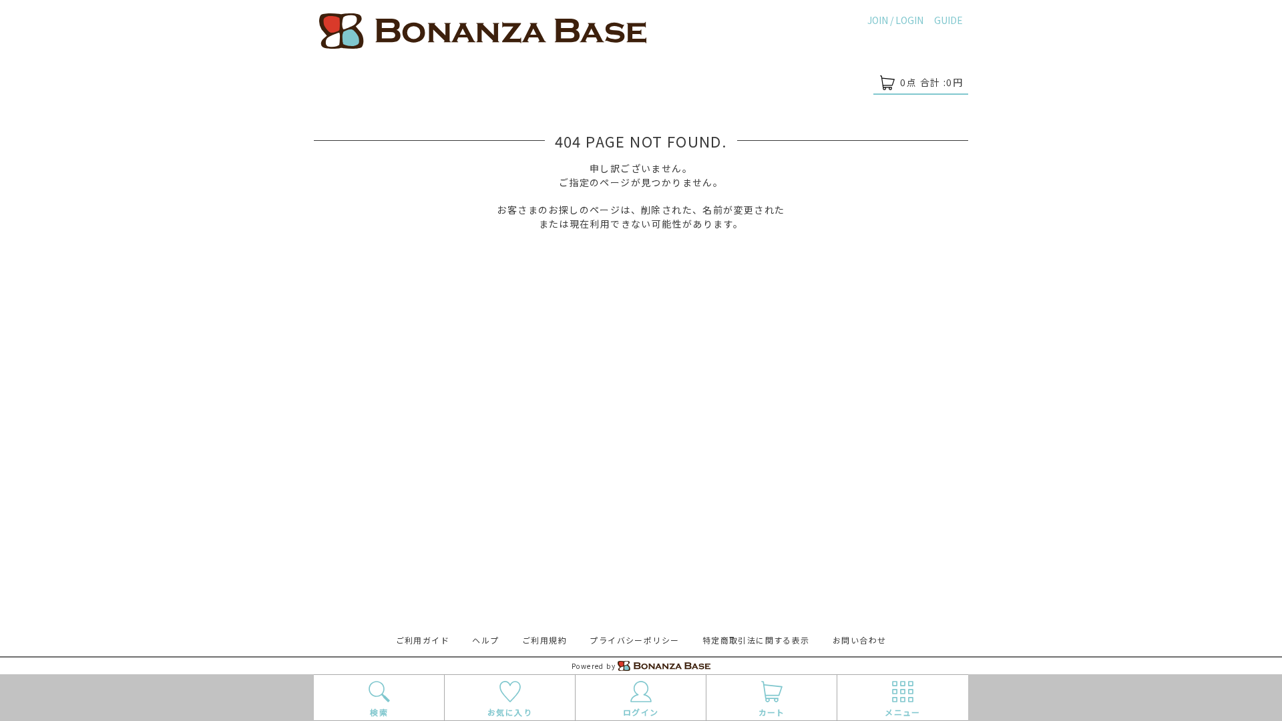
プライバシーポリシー (634, 640)
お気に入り (509, 712)
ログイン (641, 712)
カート (772, 712)
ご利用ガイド (422, 640)
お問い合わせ (859, 640)
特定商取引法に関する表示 (756, 640)
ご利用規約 (544, 640)
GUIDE (948, 20)
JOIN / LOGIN (895, 20)
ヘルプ (485, 640)
